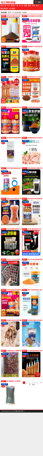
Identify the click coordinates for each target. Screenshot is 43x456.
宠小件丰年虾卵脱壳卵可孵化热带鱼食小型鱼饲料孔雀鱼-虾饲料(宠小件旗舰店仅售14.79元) (35, 260)
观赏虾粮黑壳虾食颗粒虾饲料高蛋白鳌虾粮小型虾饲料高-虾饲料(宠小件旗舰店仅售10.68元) (35, 168)
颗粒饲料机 (4, 8)
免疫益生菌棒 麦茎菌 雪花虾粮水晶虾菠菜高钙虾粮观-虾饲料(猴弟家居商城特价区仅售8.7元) (14, 229)
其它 (37, 5)
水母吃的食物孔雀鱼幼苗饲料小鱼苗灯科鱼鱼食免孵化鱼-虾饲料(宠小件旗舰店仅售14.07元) (35, 107)
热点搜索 (12, 8)
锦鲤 (25, 5)
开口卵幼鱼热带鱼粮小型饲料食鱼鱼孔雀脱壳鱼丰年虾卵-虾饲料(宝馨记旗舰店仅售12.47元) (35, 351)
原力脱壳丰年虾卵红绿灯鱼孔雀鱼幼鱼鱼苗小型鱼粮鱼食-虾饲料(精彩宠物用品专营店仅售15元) (14, 138)
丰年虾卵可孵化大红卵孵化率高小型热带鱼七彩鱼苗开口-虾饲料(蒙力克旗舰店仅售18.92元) (35, 320)
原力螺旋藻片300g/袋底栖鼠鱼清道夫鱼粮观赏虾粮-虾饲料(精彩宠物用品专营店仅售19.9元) (13, 381)
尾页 (33, 384)
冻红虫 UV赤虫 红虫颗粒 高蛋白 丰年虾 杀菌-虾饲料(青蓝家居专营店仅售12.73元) (14, 260)
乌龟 (33, 5)
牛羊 (8, 5)
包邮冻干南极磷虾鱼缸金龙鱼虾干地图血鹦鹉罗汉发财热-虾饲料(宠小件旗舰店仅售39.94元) (14, 107)
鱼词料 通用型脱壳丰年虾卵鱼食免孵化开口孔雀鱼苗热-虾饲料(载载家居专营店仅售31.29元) (35, 229)
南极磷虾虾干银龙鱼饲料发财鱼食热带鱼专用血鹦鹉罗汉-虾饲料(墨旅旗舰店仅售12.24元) (35, 47)
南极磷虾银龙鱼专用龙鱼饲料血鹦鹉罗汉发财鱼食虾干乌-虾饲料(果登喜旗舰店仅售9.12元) (35, 138)
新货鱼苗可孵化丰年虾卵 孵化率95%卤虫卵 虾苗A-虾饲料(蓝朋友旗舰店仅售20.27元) (13, 16)
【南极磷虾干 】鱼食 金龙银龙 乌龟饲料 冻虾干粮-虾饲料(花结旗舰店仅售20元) (14, 77)
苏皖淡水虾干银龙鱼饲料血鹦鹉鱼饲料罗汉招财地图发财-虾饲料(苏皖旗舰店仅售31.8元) (35, 199)
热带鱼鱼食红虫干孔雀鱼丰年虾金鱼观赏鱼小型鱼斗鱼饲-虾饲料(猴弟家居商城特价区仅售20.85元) (35, 77)
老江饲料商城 (8, 2)
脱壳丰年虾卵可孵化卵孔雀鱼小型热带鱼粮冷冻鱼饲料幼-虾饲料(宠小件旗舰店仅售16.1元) (14, 199)
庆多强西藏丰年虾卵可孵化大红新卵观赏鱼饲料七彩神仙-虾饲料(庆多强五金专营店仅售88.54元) (35, 16)
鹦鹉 (29, 5)
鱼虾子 (13, 5)
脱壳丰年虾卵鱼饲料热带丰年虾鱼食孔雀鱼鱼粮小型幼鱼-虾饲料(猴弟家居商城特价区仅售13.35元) (14, 47)
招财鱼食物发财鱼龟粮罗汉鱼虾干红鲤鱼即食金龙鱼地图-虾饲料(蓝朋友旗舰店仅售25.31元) (14, 290)
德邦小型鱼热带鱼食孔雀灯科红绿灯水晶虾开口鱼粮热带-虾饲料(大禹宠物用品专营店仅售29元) (35, 290)
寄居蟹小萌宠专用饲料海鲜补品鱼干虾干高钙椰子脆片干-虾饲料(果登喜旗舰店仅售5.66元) (14, 320)
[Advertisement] (21, 434)
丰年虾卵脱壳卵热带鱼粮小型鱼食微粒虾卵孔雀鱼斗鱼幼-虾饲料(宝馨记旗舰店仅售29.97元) (14, 168)
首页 (2, 5)
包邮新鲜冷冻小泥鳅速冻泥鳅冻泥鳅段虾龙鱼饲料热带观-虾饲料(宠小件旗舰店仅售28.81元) (14, 351)
